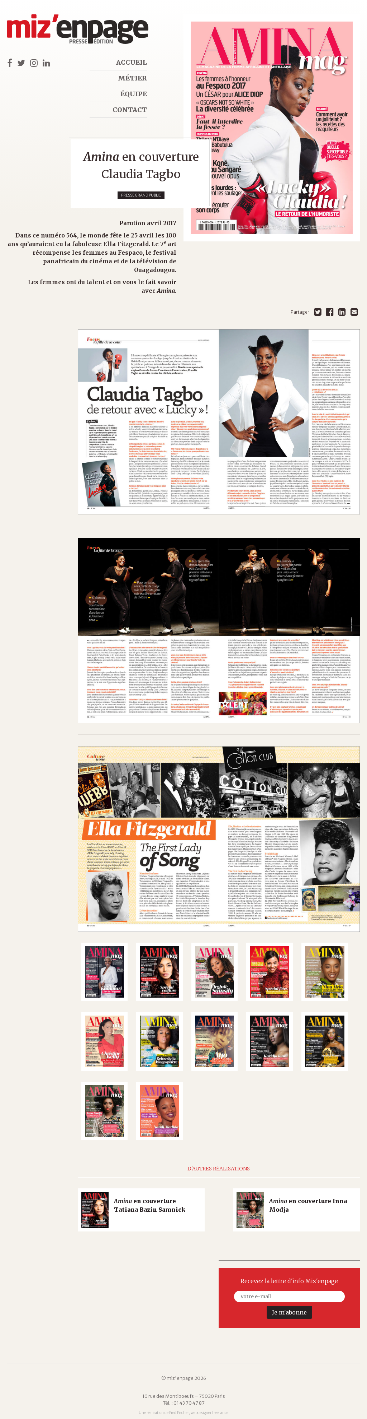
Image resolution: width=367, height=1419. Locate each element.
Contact (130, 110)
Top (349, 1401)
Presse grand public (141, 195)
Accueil (131, 62)
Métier (132, 78)
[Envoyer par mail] (354, 312)
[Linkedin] (342, 312)
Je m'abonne (289, 1312)
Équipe (133, 94)
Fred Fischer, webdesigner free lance (198, 1412)
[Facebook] (330, 312)
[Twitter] (317, 312)
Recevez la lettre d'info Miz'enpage (289, 1281)
